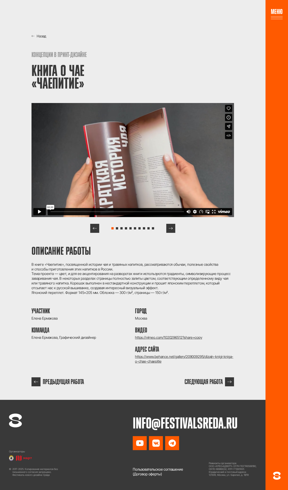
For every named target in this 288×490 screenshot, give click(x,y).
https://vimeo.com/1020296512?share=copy (168, 337)
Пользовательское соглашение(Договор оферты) (158, 471)
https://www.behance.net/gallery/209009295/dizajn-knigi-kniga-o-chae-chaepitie (184, 359)
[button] (94, 228)
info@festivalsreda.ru (185, 423)
